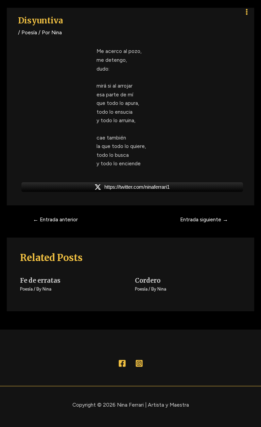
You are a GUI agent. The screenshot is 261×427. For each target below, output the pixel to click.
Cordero (147, 280)
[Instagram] (139, 363)
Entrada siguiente (204, 219)
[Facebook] (122, 363)
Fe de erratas (40, 280)
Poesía (29, 32)
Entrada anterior (55, 219)
